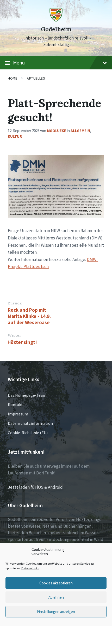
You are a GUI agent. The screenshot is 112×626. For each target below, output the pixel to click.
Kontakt (15, 404)
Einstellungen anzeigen (56, 611)
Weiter (14, 335)
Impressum (18, 413)
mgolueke (56, 130)
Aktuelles (36, 78)
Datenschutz (30, 568)
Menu (19, 63)
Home (12, 78)
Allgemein (80, 130)
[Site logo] (56, 20)
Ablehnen (56, 597)
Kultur (15, 136)
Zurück (15, 303)
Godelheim (56, 29)
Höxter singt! (22, 342)
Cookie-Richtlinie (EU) (28, 432)
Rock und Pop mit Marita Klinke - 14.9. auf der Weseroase (29, 316)
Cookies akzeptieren (56, 583)
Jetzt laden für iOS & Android (35, 487)
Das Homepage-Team (27, 395)
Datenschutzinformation (30, 423)
